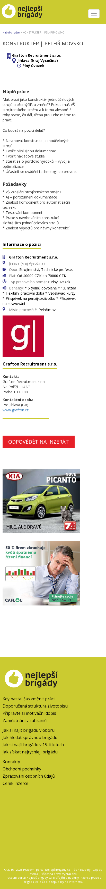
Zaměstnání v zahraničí (25, 720)
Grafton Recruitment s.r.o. (36, 55)
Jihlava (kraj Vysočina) (37, 60)
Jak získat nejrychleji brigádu (30, 752)
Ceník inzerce (15, 783)
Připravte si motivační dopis (29, 713)
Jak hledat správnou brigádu (30, 737)
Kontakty (11, 762)
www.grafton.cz (16, 410)
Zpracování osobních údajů (29, 776)
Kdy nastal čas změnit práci (29, 699)
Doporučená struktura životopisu (35, 706)
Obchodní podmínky (22, 769)
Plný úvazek (33, 65)
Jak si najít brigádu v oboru (29, 730)
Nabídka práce (11, 32)
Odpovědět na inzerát (38, 441)
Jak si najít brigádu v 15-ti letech (33, 744)
